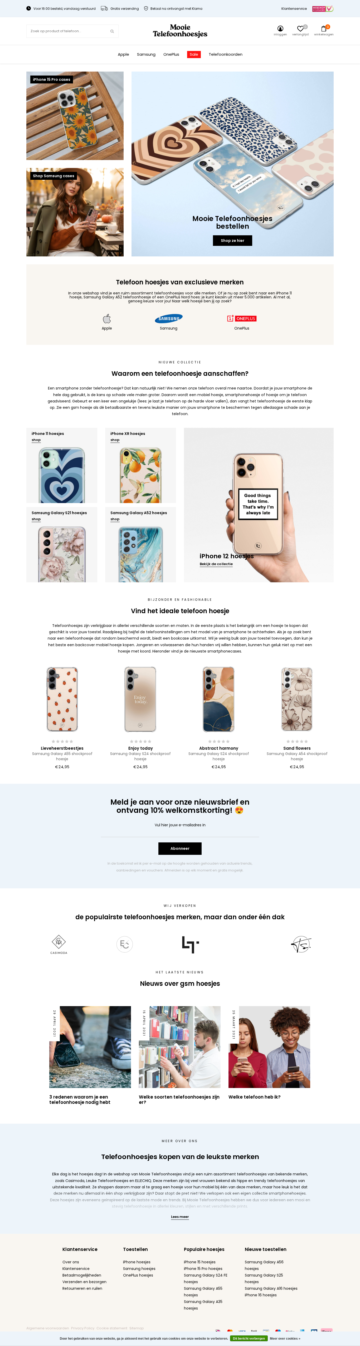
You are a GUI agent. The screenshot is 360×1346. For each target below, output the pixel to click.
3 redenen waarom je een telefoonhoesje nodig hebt (79, 1099)
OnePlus (171, 54)
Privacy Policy (82, 1328)
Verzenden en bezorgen (84, 1281)
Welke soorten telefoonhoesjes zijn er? (179, 1099)
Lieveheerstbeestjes (62, 748)
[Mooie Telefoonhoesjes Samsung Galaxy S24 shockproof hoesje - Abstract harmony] (218, 699)
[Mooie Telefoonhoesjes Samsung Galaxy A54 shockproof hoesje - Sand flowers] (297, 699)
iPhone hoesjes (136, 1262)
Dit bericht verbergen (249, 1338)
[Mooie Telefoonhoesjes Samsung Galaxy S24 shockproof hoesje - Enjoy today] (140, 699)
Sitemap (136, 1328)
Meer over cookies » (285, 1338)
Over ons (70, 1262)
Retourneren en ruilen (82, 1288)
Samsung (146, 54)
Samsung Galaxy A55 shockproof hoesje (62, 756)
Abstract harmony (218, 748)
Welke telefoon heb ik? (254, 1097)
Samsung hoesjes (139, 1268)
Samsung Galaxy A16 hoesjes (271, 1288)
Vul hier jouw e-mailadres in (180, 825)
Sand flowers (297, 748)
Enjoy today (140, 748)
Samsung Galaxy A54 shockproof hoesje (297, 756)
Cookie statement (111, 1328)
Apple (123, 54)
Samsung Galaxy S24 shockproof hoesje (140, 756)
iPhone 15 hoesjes (200, 1262)
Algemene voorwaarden (47, 1328)
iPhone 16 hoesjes (261, 1295)
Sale (194, 54)
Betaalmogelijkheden (81, 1275)
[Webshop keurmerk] (323, 8)
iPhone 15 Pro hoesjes (203, 1268)
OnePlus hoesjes (138, 1275)
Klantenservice (294, 8)
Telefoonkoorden (225, 54)
